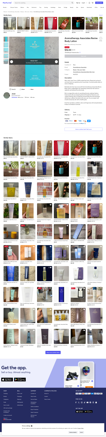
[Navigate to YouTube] (87, 402)
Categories (6, 399)
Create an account (8, 415)
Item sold (83, 56)
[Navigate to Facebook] (75, 402)
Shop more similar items (53, 352)
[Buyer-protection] (79, 52)
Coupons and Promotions (7, 411)
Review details (73, 432)
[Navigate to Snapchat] (96, 402)
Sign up (78, 2)
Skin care (27, 11)
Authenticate (20, 405)
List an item (99, 2)
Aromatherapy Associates (13, 11)
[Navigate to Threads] (93, 402)
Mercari (5, 11)
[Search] (72, 2)
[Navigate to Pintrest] (90, 402)
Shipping (19, 399)
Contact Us (33, 393)
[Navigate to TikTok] (84, 402)
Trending (5, 393)
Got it (81, 432)
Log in (83, 2)
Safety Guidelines (35, 406)
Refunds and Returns (33, 416)
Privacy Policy (80, 428)
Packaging (19, 396)
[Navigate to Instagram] (81, 402)
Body (31, 11)
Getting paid (20, 402)
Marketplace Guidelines (33, 402)
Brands (5, 396)
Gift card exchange (8, 408)
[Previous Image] (12, 62)
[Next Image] (56, 62)
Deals (5, 402)
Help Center (33, 396)
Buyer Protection (34, 409)
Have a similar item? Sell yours (83, 129)
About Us (46, 393)
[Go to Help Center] (70, 65)
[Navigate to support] (77, 393)
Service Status (34, 399)
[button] (89, 2)
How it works (6, 405)
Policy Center (47, 399)
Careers (46, 396)
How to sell (19, 393)
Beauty (22, 11)
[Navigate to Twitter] (78, 402)
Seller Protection (34, 412)
